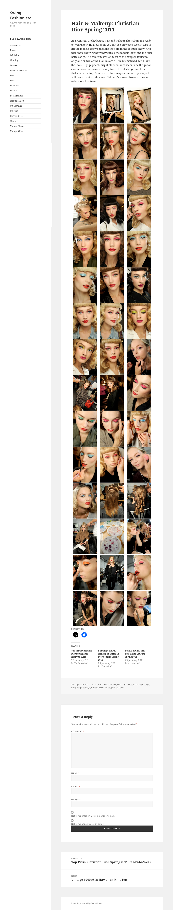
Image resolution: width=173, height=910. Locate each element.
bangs (147, 684)
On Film (14, 110)
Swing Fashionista (20, 15)
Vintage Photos (17, 126)
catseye (86, 687)
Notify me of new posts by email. (87, 823)
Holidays (14, 85)
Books (13, 50)
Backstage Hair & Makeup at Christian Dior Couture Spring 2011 (108, 655)
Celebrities (15, 55)
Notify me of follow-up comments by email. (93, 815)
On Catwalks (16, 105)
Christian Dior (97, 687)
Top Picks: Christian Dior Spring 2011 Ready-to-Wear (81, 653)
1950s (129, 684)
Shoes (13, 121)
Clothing (14, 60)
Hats (12, 80)
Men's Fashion (17, 100)
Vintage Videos (17, 131)
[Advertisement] (31, 185)
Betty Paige (76, 687)
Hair (12, 75)
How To (14, 90)
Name (75, 773)
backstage (138, 684)
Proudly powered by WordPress (86, 903)
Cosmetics (14, 65)
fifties (107, 687)
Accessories (15, 45)
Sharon (98, 684)
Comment (77, 731)
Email (75, 786)
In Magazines (16, 95)
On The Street (16, 116)
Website (76, 799)
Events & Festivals (18, 70)
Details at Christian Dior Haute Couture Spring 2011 (135, 653)
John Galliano (117, 687)
